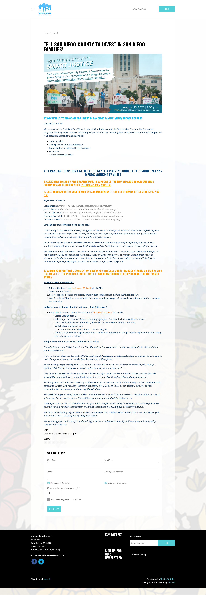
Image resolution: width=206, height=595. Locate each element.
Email (49, 472)
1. (76, 181)
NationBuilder (167, 579)
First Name (51, 460)
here (69, 288)
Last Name (109, 460)
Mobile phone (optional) (114, 472)
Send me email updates (60, 483)
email (47, 579)
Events (56, 33)
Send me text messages (117, 483)
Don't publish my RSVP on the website (66, 500)
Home (46, 33)
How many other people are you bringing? (63, 488)
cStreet (171, 582)
